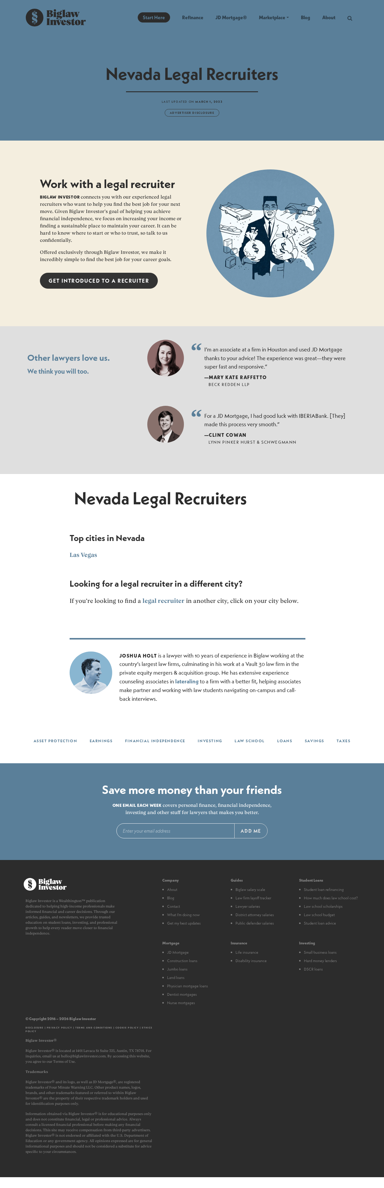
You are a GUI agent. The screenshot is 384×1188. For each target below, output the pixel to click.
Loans (284, 740)
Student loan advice (320, 923)
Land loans (175, 977)
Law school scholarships (323, 906)
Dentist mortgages (182, 994)
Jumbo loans (177, 969)
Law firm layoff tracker (253, 898)
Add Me (251, 831)
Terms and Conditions (93, 1027)
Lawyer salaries (248, 906)
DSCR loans (313, 969)
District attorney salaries (255, 914)
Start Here (154, 17)
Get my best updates (184, 923)
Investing (210, 740)
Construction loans (182, 960)
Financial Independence (155, 740)
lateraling (187, 681)
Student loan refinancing (324, 889)
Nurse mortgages (181, 1002)
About (328, 17)
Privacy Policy (59, 1027)
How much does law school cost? (331, 898)
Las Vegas (83, 554)
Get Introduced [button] (99, 280)
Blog (305, 17)
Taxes (343, 740)
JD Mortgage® (231, 17)
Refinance (192, 17)
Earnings (101, 740)
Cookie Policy (127, 1027)
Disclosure (35, 1027)
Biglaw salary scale (250, 889)
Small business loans (320, 952)
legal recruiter (163, 600)
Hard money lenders (320, 960)
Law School (250, 740)
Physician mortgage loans (187, 986)
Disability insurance (251, 960)
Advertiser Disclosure (192, 113)
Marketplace (272, 17)
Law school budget (319, 914)
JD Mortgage (178, 952)
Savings (314, 740)
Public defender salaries (255, 923)
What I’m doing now (183, 914)
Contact (173, 906)
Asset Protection (55, 740)
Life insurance (247, 952)
